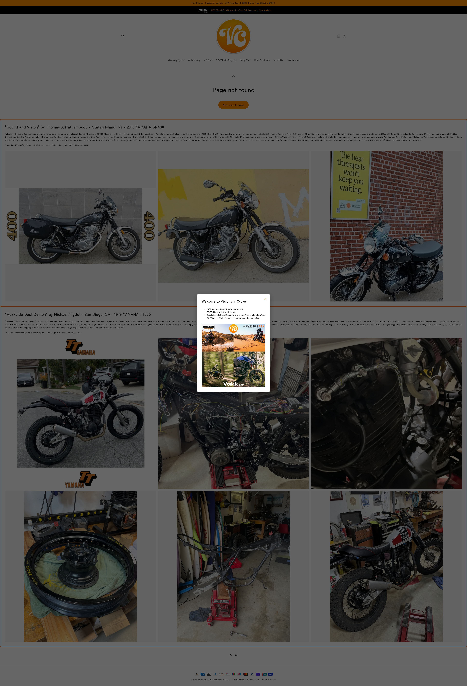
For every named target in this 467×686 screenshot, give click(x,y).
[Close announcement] (265, 299)
